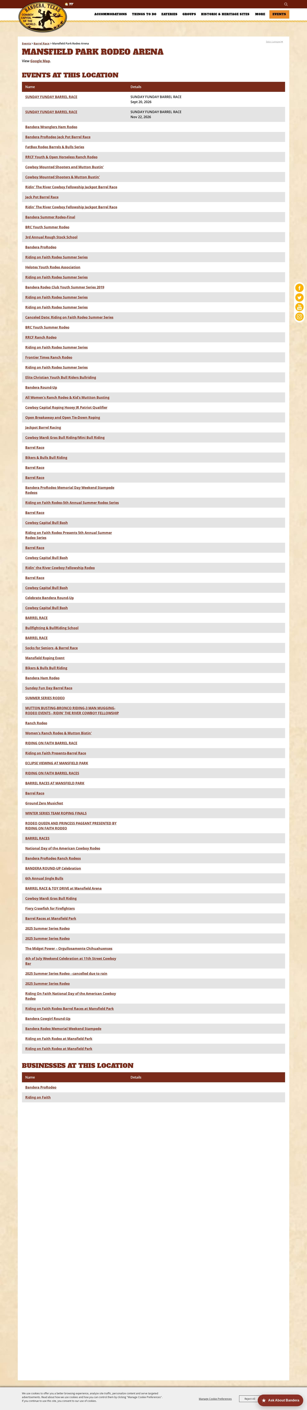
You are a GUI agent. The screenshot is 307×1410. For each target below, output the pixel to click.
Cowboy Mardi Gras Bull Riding (51, 898)
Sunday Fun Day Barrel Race (48, 688)
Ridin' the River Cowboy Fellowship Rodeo (60, 567)
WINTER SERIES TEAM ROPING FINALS (56, 813)
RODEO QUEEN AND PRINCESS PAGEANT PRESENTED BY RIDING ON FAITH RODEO (71, 826)
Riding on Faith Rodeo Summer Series (56, 257)
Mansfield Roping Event (45, 658)
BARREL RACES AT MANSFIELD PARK (54, 783)
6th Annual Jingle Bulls (44, 878)
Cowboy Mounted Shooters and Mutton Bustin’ (64, 167)
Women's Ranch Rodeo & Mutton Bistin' (58, 733)
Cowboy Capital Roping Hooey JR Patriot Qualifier (66, 407)
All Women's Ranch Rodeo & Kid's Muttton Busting (67, 397)
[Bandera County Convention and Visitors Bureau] (43, 17)
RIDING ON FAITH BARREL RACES (52, 773)
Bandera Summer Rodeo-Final (50, 217)
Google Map (40, 61)
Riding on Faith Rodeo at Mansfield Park (58, 1038)
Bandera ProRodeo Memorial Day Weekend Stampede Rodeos (69, 490)
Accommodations (110, 14)
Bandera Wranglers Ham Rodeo (51, 127)
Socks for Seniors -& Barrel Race (51, 648)
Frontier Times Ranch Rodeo (48, 357)
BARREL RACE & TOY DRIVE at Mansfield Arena (63, 888)
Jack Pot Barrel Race (41, 197)
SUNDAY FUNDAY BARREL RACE (51, 97)
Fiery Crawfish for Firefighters (50, 908)
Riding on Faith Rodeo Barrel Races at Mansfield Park (69, 1008)
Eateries (169, 14)
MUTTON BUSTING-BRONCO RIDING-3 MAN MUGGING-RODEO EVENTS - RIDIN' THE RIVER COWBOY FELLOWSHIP (72, 710)
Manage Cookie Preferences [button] (215, 1398)
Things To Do (144, 14)
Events (279, 14)
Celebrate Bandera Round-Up (49, 598)
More (260, 14)
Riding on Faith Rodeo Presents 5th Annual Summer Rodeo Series (68, 535)
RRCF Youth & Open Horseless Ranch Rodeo (61, 157)
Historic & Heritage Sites (225, 14)
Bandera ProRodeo (40, 247)
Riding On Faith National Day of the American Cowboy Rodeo (70, 996)
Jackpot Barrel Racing (43, 427)
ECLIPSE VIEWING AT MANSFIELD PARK (56, 763)
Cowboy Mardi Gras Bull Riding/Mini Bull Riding (65, 437)
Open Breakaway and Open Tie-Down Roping (62, 417)
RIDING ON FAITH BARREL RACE (51, 743)
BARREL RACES (37, 838)
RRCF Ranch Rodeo (41, 337)
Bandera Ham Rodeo (42, 678)
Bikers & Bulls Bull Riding (46, 457)
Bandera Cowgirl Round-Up (47, 1018)
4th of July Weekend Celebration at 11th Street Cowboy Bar (70, 961)
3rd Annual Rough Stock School (51, 237)
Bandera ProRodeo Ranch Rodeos (53, 858)
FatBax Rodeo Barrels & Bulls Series (54, 147)
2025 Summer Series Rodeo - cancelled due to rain (66, 973)
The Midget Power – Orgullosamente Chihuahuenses (68, 948)
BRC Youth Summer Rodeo (47, 227)
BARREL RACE (36, 618)
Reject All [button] (250, 1398)
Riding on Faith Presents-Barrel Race (55, 753)
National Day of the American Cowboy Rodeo (62, 848)
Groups (189, 14)
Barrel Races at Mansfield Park (50, 918)
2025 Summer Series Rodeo (47, 928)
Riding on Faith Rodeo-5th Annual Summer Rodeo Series (72, 502)
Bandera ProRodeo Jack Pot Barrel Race (57, 137)
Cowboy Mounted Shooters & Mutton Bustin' (62, 177)
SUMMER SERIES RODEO (45, 698)
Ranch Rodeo (36, 723)
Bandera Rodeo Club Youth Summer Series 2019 (64, 287)
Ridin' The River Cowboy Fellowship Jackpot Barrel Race (71, 187)
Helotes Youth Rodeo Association (52, 267)
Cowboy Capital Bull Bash (46, 522)
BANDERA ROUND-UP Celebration (53, 868)
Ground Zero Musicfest (44, 803)
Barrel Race (41, 43)
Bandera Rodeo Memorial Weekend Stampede (63, 1028)
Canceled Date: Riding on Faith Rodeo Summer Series (69, 317)
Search (285, 4)
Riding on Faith (38, 1097)
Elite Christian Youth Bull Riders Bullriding (60, 377)
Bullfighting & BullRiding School (52, 628)
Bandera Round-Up (41, 387)
